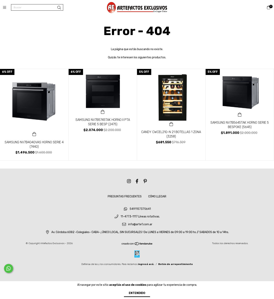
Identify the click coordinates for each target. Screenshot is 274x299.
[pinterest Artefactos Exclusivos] (145, 181)
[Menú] (7, 7)
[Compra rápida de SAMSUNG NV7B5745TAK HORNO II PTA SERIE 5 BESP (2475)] (102, 111)
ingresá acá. (146, 264)
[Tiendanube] (137, 244)
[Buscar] (59, 7)
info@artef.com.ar (140, 224)
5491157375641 (140, 209)
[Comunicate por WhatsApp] (8, 268)
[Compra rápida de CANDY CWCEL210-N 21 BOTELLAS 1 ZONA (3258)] (171, 123)
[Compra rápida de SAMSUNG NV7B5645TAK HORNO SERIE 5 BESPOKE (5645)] (239, 114)
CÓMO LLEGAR (157, 196)
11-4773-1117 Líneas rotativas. (140, 216)
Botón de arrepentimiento (175, 264)
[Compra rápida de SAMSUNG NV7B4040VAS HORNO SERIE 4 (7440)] (34, 134)
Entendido (137, 293)
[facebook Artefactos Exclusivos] (137, 181)
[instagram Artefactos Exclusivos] (129, 181)
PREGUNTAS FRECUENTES (125, 196)
